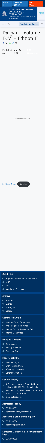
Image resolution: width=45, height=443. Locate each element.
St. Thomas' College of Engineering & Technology (21, 11)
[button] (42, 24)
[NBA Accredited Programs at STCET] (41, 14)
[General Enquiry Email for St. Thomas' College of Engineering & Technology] (22, 396)
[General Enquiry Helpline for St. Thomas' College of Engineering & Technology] (9, 438)
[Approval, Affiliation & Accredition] (19, 278)
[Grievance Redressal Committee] (13, 365)
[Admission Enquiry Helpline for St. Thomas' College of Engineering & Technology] (16, 408)
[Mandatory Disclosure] (19, 289)
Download (23, 184)
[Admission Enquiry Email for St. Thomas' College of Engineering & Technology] (16, 411)
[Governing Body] (11, 344)
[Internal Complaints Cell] (17, 332)
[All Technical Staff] (11, 351)
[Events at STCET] (8, 303)
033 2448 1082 (19, 393)
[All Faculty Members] (11, 347)
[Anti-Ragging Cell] (17, 325)
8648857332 (12, 390)
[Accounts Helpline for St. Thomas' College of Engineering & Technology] (13, 421)
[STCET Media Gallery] (8, 310)
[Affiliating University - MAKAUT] (13, 369)
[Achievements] (8, 307)
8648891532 (25, 390)
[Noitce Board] (8, 300)
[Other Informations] (13, 372)
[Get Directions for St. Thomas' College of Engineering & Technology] (22, 385)
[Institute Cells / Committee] (17, 322)
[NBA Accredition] (19, 285)
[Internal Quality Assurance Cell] (17, 329)
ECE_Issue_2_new (9, 184)
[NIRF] (19, 282)
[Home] (4, 12)
